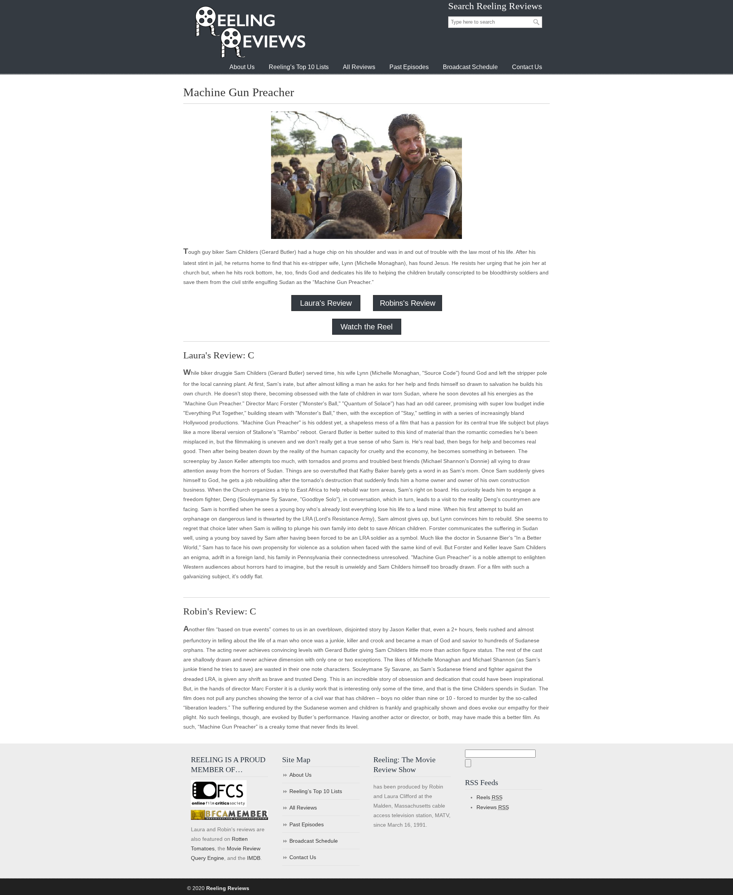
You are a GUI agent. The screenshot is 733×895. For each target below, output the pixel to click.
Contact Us (302, 857)
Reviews (492, 807)
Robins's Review (407, 303)
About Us (300, 775)
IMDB (253, 858)
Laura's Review (326, 303)
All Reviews (303, 808)
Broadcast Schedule (313, 841)
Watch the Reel (366, 327)
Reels (489, 797)
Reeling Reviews (249, 31)
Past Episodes (306, 824)
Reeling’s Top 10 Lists (315, 791)
